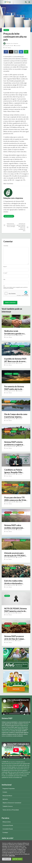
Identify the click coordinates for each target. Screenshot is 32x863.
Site (4, 279)
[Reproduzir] (4, 714)
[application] (16, 706)
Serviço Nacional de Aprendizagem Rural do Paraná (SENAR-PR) (15, 728)
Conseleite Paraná (8, 829)
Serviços (6, 30)
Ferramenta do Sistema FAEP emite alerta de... (14, 387)
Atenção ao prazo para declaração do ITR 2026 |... (15, 554)
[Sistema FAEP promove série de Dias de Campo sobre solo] (16, 626)
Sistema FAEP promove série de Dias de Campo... (14, 637)
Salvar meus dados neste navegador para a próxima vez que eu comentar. (15, 288)
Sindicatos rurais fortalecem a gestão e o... (15, 332)
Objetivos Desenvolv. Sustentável (12, 803)
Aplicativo (5, 799)
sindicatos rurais (6, 731)
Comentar (18, 45)
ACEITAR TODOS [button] (17, 859)
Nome (5, 266)
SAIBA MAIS (12, 855)
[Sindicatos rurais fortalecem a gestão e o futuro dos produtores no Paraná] (16, 321)
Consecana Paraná (8, 825)
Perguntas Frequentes (9, 788)
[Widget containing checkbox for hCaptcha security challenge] (16, 293)
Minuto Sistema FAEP (9, 540)
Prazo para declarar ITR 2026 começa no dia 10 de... (15, 498)
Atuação (7, 318)
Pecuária (7, 401)
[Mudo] (24, 714)
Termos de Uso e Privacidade (11, 810)
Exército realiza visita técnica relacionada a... (14, 582)
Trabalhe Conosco (8, 806)
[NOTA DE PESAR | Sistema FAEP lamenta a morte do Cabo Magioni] (16, 598)
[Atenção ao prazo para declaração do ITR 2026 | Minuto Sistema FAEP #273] (16, 543)
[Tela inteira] (28, 714)
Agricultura (8, 429)
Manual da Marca (7, 795)
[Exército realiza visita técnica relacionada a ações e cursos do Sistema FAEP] (16, 571)
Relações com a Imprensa (12, 43)
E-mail (5, 273)
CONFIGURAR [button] (6, 859)
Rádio (17, 540)
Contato (5, 792)
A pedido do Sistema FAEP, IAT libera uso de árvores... (15, 360)
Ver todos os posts (9, 216)
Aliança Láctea (7, 822)
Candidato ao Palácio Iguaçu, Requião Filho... (14, 471)
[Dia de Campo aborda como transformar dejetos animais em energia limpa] (16, 404)
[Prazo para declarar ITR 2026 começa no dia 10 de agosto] (16, 487)
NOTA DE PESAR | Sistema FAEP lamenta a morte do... (15, 609)
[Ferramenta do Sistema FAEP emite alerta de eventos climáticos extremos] (16, 376)
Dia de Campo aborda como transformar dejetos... (15, 415)
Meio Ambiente (14, 346)
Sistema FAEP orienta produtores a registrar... (14, 443)
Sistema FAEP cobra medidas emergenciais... (14, 526)
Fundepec (5, 832)
